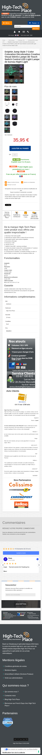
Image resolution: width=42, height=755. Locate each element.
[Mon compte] (14, 32)
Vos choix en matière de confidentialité (22, 749)
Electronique (11, 40)
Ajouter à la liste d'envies (13, 182)
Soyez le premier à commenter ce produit (21, 192)
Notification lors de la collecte (13, 753)
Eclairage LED (21, 40)
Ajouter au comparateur (29, 182)
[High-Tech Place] (18, 3)
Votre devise (24, 35)
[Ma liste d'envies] (19, 32)
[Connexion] (28, 32)
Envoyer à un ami (12, 184)
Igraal (36, 420)
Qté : (10, 154)
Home (3, 40)
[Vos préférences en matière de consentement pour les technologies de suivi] (38, 751)
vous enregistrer (21, 534)
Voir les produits (7, 214)
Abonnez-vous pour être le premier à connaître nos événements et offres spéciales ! (18, 589)
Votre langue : (11, 35)
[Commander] (23, 32)
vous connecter (11, 534)
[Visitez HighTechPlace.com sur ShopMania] (7, 718)
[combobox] (24, 26)
